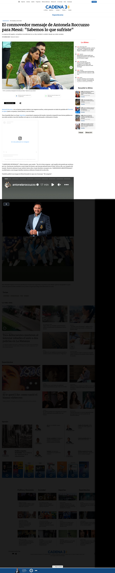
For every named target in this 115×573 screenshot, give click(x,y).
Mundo (69, 10)
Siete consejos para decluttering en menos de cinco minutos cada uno (85, 73)
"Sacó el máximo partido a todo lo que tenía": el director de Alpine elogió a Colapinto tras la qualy (86, 49)
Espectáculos (6, 20)
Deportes (23, 1)
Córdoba (57, 10)
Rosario (64, 10)
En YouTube (59, 1)
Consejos (81, 70)
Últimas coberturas (46, 1)
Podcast (81, 132)
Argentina (51, 10)
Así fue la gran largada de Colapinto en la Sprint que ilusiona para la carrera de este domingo (85, 64)
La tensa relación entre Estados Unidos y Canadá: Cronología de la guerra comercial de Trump (85, 80)
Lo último (85, 42)
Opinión (32, 1)
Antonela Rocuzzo (7, 109)
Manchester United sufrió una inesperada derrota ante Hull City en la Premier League (86, 57)
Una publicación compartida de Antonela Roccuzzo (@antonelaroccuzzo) (20, 159)
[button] (71, 67)
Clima (65, 1)
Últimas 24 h (53, 1)
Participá (94, 1)
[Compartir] (20, 103)
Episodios (83, 96)
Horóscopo (69, 1)
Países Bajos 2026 (83, 46)
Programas (38, 1)
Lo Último (46, 10)
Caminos (28, 1)
